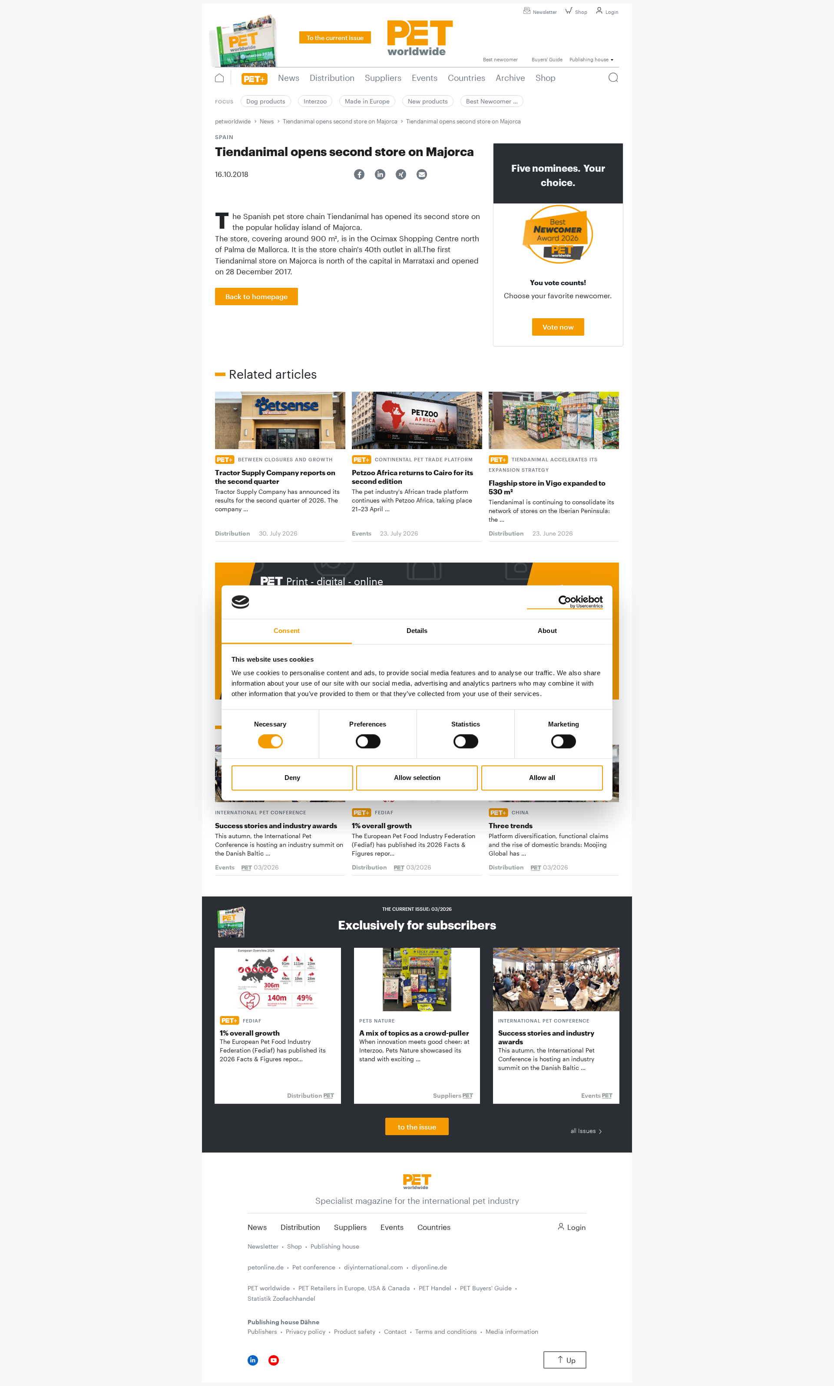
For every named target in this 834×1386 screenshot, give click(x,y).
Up (571, 1360)
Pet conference (313, 1267)
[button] (359, 174)
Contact (395, 1331)
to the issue (417, 1127)
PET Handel (435, 1288)
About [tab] (547, 630)
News (267, 121)
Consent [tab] (287, 630)
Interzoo (315, 101)
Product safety (354, 1331)
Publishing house (335, 1246)
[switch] (368, 742)
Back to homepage (256, 296)
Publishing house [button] (589, 59)
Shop (581, 12)
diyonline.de (429, 1267)
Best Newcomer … (492, 101)
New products (428, 101)
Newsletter (545, 12)
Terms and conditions (446, 1331)
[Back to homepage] (417, 1180)
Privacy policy (305, 1331)
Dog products (265, 101)
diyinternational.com (373, 1267)
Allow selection (417, 777)
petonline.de (266, 1267)
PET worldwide (269, 1288)
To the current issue (335, 37)
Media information (512, 1331)
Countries (433, 1227)
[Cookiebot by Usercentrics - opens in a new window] (565, 602)
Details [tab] (417, 630)
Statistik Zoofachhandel (281, 1298)
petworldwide (233, 121)
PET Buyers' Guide (486, 1288)
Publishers (262, 1331)
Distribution (300, 1227)
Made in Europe (367, 101)
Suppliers (350, 1227)
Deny (292, 777)
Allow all (542, 777)
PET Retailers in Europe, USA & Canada (354, 1288)
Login (612, 12)
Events (392, 1227)
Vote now (558, 327)
